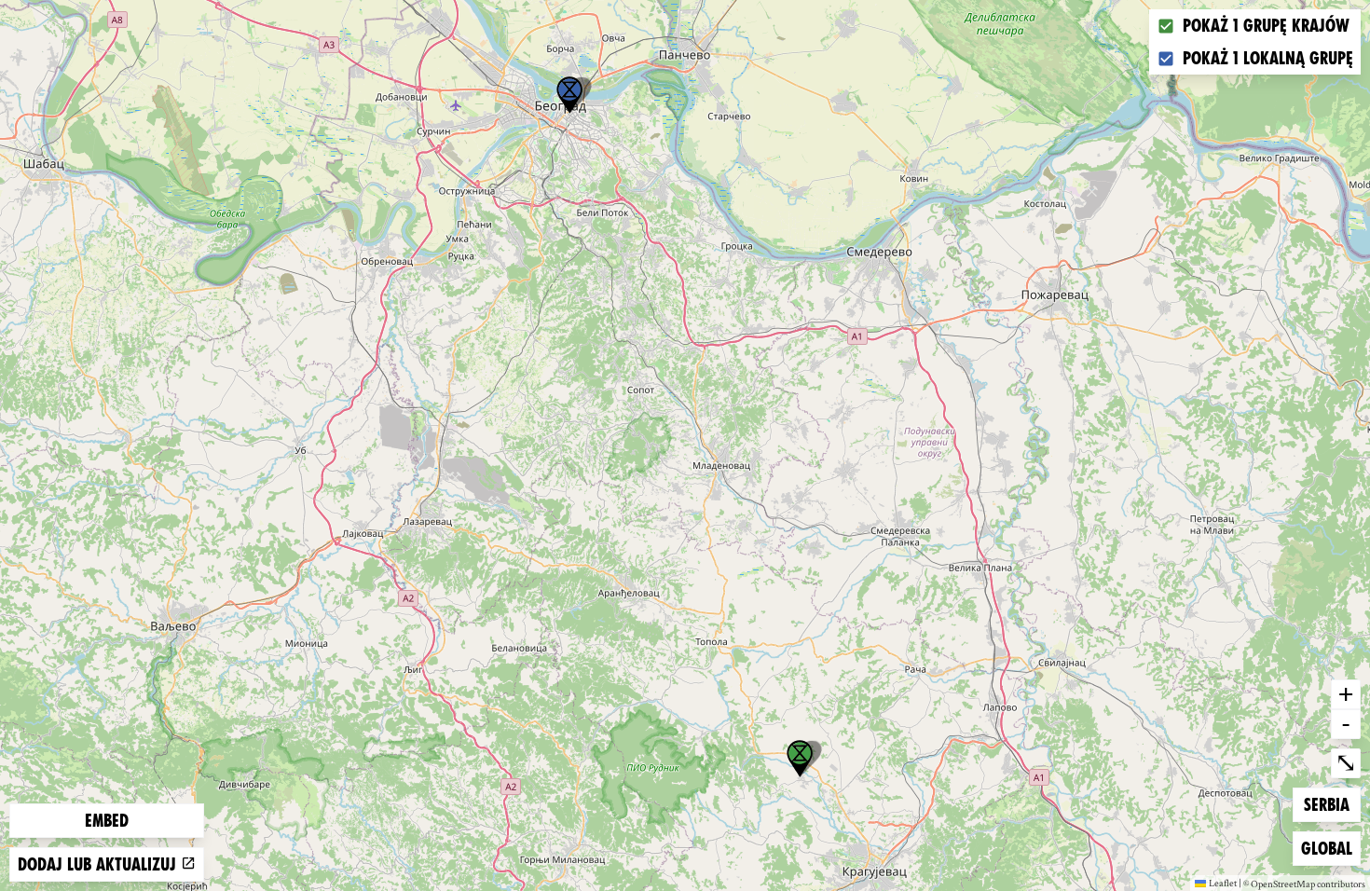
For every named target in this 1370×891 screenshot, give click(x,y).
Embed (107, 820)
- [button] (1345, 723)
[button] (569, 95)
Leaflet (1223, 882)
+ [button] (1345, 693)
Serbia (1332, 804)
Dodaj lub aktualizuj (99, 864)
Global (1330, 848)
